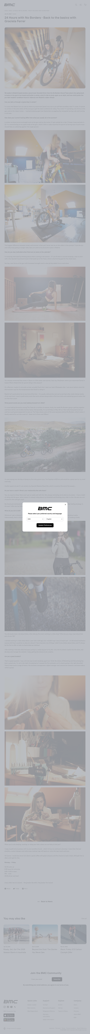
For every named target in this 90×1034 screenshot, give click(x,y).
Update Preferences (45, 525)
